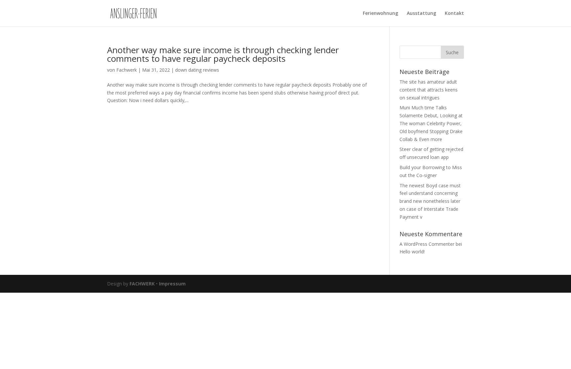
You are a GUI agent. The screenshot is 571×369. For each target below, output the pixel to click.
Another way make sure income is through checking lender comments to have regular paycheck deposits (223, 54)
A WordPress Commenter (427, 244)
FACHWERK (142, 283)
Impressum (172, 283)
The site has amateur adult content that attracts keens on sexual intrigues (429, 90)
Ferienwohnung (380, 13)
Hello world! (412, 251)
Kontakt (454, 13)
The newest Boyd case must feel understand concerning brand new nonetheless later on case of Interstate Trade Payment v (430, 201)
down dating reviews (197, 70)
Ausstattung (421, 13)
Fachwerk (126, 70)
